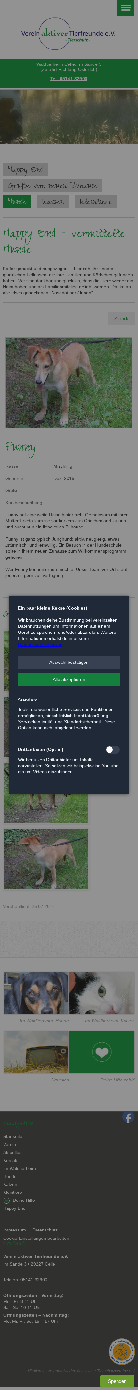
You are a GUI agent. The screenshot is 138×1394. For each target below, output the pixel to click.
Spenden (117, 1381)
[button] (69, 662)
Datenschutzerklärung (40, 644)
